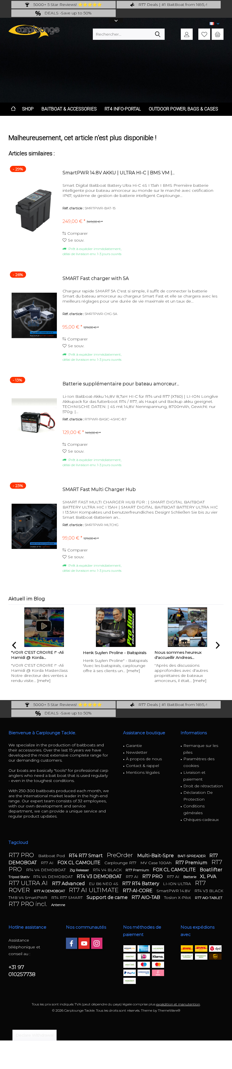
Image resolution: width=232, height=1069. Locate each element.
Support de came (108, 897)
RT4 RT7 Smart (86, 855)
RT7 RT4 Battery (141, 883)
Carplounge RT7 (121, 862)
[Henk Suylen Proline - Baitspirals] (44, 627)
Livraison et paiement (194, 776)
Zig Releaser (80, 870)
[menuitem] (218, 34)
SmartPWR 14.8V (174, 890)
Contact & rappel (142, 765)
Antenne (58, 905)
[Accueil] (13, 109)
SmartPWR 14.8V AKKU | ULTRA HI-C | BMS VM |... (119, 172)
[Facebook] (71, 943)
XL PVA (208, 876)
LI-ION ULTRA (177, 883)
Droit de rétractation (203, 785)
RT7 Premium (192, 862)
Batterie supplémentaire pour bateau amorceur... (121, 383)
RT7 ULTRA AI (28, 883)
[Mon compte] (187, 34)
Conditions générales (194, 809)
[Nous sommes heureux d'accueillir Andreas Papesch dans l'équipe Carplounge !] (116, 627)
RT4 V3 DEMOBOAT (100, 876)
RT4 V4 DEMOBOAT (46, 869)
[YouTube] (84, 943)
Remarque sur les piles (200, 749)
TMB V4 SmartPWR (28, 897)
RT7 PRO (21, 855)
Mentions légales (143, 772)
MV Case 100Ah (156, 862)
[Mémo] (204, 34)
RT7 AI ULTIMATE (94, 890)
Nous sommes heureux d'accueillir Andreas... (106, 655)
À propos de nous (144, 758)
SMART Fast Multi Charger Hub (99, 489)
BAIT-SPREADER (192, 856)
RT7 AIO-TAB (146, 897)
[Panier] (218, 34)
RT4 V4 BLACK (108, 869)
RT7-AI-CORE (138, 890)
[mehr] (61, 670)
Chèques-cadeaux (201, 819)
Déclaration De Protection (198, 796)
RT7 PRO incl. (28, 903)
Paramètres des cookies (198, 762)
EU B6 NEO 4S (104, 883)
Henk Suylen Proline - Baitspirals (42, 652)
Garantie (134, 745)
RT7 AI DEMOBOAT (50, 891)
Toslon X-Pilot (178, 897)
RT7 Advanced (69, 883)
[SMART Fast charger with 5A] (34, 315)
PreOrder (120, 855)
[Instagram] (96, 943)
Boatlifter (211, 869)
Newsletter (136, 752)
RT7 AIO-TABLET (208, 898)
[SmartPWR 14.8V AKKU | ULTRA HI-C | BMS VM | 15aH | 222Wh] (34, 210)
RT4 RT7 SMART (67, 897)
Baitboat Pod (52, 855)
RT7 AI (48, 862)
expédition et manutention (178, 1004)
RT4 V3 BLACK (208, 890)
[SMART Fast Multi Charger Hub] (34, 526)
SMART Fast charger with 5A (96, 278)
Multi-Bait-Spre (156, 855)
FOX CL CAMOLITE (79, 862)
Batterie (190, 877)
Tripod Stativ (19, 877)
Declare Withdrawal (34, 1035)
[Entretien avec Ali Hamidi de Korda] (187, 627)
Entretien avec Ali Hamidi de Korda (182, 655)
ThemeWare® (169, 1010)
